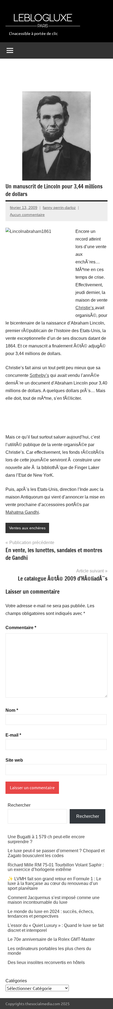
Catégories (16, 980)
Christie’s (85, 307)
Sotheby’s (39, 375)
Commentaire (20, 627)
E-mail (13, 735)
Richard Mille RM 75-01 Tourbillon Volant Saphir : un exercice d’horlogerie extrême (56, 867)
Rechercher (19, 805)
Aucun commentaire (27, 214)
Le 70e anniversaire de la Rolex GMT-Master (51, 939)
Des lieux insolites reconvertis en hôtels (46, 962)
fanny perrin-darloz (59, 207)
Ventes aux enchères (27, 528)
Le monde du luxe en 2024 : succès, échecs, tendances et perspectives (51, 914)
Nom (11, 710)
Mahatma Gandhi (22, 512)
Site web (14, 760)
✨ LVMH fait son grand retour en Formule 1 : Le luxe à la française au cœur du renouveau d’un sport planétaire (54, 883)
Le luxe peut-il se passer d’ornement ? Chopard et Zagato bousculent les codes (56, 853)
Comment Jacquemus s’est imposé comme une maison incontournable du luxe (54, 900)
